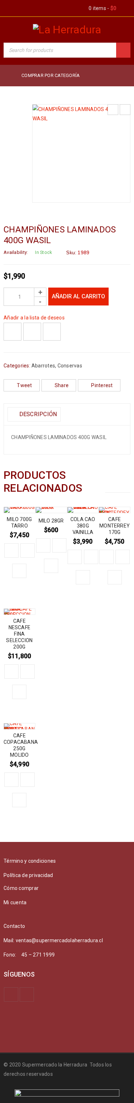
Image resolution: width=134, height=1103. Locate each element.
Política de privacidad (28, 875)
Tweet (24, 385)
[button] (11, 550)
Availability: (16, 252)
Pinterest (102, 385)
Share (62, 385)
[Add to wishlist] (12, 332)
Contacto (14, 926)
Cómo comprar (21, 888)
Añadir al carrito (78, 296)
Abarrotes (43, 366)
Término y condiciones (30, 861)
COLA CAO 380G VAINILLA (82, 525)
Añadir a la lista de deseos (34, 318)
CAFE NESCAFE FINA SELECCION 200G (19, 634)
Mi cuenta (15, 902)
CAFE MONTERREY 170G (114, 525)
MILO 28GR (51, 521)
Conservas (70, 366)
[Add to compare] (32, 332)
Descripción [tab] (37, 414)
